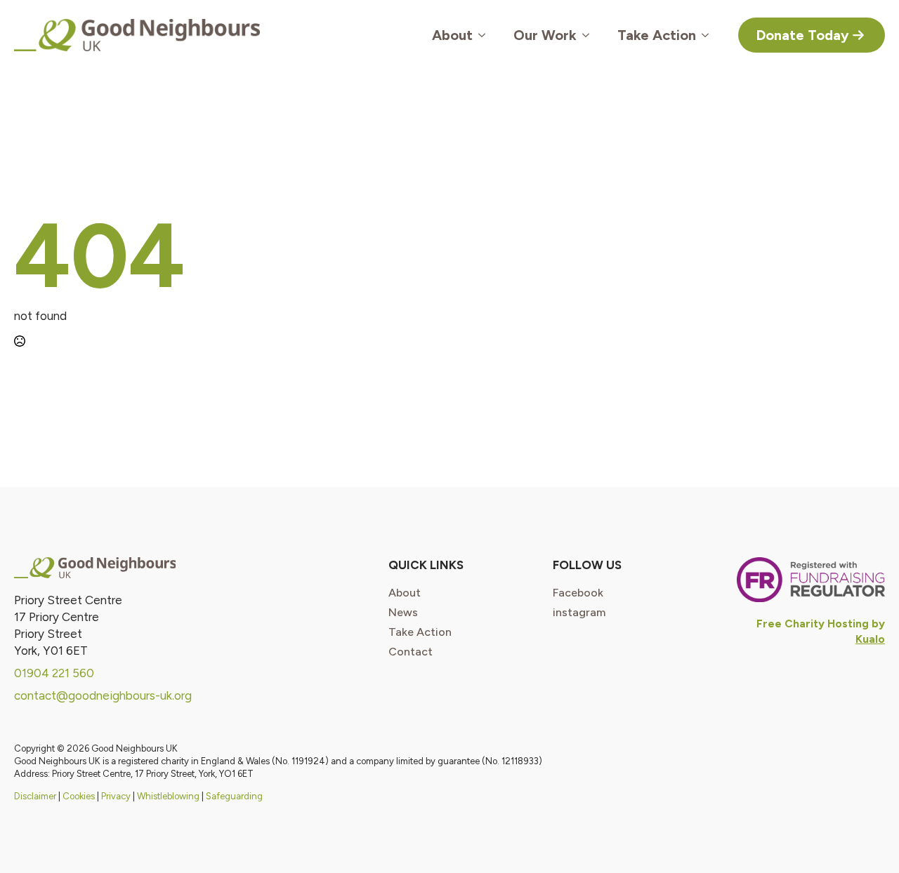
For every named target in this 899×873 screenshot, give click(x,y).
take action (420, 632)
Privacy (116, 796)
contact (410, 652)
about (404, 593)
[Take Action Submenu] (709, 35)
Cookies (79, 796)
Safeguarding (234, 796)
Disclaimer (35, 796)
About (452, 35)
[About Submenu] (486, 35)
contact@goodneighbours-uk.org (103, 695)
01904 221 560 (54, 673)
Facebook (578, 593)
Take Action (656, 35)
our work (545, 35)
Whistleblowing (168, 796)
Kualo (870, 639)
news (403, 612)
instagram (579, 612)
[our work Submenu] (590, 35)
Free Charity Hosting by (820, 623)
